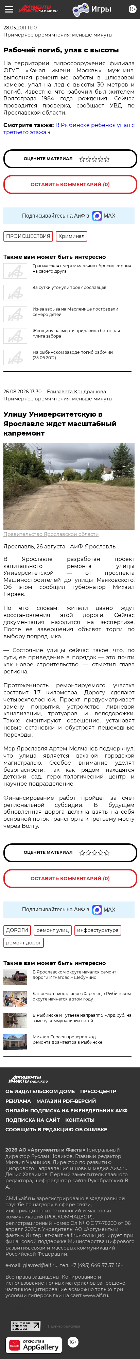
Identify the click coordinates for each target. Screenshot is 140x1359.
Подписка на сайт (32, 1120)
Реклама (18, 1101)
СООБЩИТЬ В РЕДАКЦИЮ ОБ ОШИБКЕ (56, 1130)
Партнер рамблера (64, 1326)
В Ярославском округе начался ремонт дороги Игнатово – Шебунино (74, 974)
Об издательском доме (40, 1091)
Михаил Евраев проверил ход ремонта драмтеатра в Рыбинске (67, 1039)
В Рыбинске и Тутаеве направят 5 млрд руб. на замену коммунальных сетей (82, 1018)
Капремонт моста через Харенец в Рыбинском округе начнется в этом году (82, 996)
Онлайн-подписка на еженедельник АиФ (66, 1111)
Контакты (79, 1120)
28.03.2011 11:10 (20, 28)
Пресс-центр (98, 1091)
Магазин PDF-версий (66, 1101)
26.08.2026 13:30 (22, 392)
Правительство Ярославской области (51, 534)
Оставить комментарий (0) (70, 184)
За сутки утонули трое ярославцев (69, 287)
